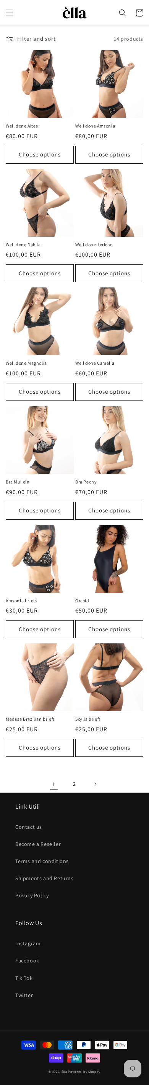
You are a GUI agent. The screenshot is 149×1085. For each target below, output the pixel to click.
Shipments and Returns (44, 878)
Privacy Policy (32, 895)
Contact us (28, 826)
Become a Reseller (38, 844)
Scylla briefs (88, 719)
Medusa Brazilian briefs (30, 719)
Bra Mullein (18, 482)
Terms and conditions (42, 861)
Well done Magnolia (26, 363)
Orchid (82, 600)
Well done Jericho (93, 244)
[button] (9, 13)
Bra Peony (86, 482)
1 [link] (53, 784)
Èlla (64, 1071)
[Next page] (95, 784)
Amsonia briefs (21, 600)
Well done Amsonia (95, 126)
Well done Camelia (94, 363)
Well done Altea (22, 126)
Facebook (27, 960)
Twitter (24, 995)
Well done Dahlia (23, 244)
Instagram (27, 943)
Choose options (40, 154)
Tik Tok (23, 978)
